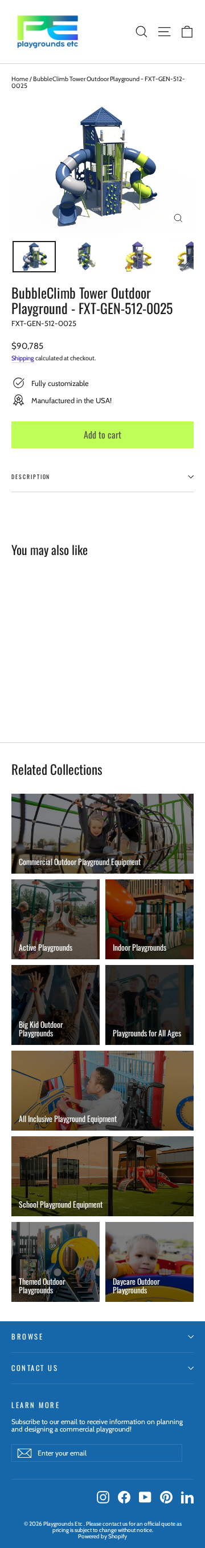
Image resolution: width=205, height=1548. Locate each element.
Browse (27, 1336)
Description (30, 476)
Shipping (22, 358)
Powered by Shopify (102, 1536)
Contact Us (34, 1367)
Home (19, 79)
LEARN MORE (35, 1404)
